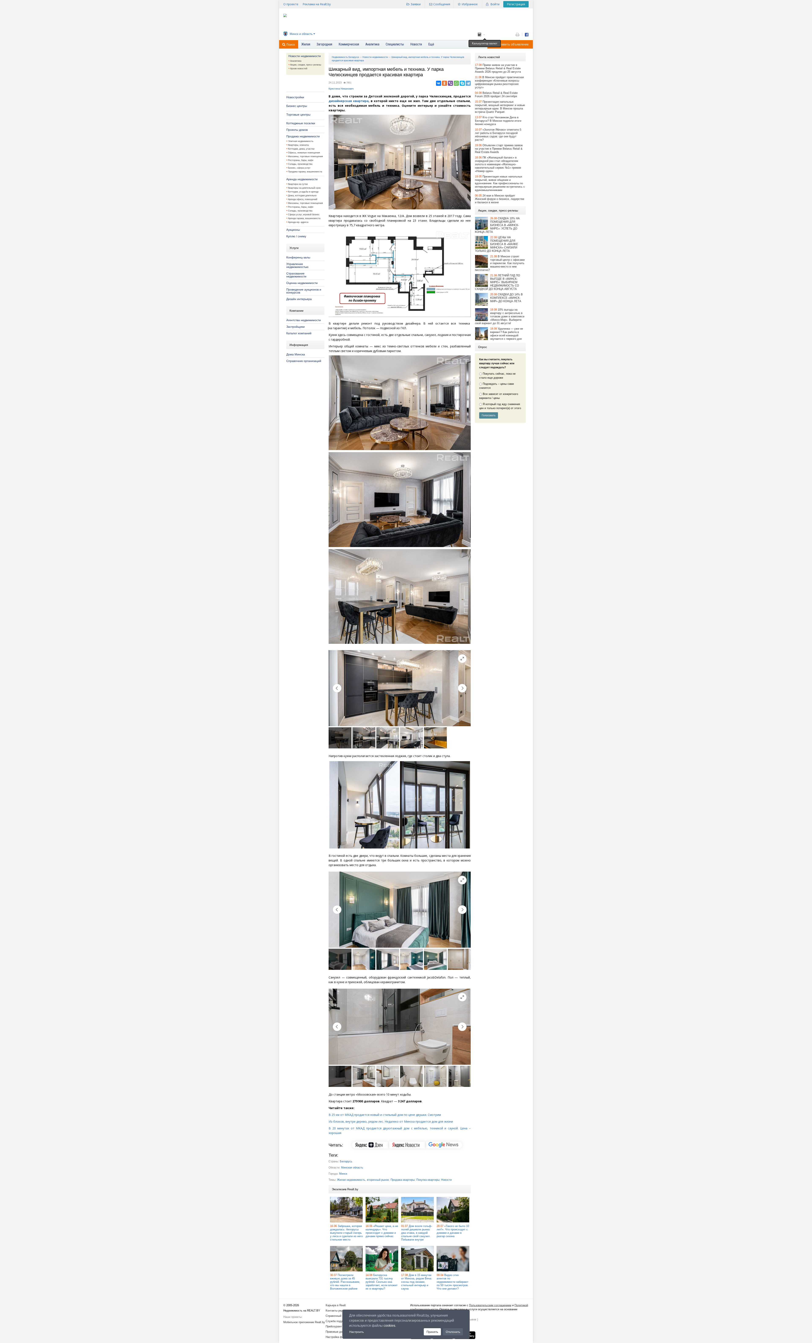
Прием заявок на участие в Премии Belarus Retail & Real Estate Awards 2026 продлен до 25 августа (498, 68)
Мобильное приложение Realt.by (304, 1322)
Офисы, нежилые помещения (304, 152)
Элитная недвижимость (300, 141)
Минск (343, 1173)
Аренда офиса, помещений (302, 199)
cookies (389, 1325)
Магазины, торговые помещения (305, 156)
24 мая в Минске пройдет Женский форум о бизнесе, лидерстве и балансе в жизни (499, 199)
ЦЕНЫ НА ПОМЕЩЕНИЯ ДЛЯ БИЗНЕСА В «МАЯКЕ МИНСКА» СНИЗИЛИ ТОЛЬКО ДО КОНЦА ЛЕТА (496, 244)
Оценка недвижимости (302, 282)
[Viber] (450, 83)
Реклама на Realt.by (317, 4)
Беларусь (346, 1161)
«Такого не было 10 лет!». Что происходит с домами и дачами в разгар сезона (453, 1231)
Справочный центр (337, 1315)
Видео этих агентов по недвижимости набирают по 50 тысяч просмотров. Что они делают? (453, 1281)
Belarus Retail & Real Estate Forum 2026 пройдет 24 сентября (496, 94)
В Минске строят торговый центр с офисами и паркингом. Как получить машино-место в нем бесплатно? (500, 263)
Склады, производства (300, 164)
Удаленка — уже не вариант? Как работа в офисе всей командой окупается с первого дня (506, 333)
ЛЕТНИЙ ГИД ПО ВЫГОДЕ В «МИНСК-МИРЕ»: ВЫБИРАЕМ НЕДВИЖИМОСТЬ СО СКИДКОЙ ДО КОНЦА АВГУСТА (497, 282)
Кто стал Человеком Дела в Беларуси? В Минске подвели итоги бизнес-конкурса (498, 121)
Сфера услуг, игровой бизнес (304, 214)
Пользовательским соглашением (490, 1305)
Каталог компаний (298, 333)
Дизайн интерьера (299, 299)
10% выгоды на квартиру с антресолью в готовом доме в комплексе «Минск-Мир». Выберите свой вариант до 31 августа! (499, 316)
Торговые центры (298, 114)
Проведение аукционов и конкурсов (303, 291)
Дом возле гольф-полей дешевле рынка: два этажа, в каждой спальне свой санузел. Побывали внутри (416, 1232)
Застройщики (295, 326)
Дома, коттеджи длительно (302, 195)
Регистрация (516, 4)
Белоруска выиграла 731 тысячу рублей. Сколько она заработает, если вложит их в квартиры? (382, 1281)
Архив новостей (298, 68)
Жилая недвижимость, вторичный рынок (363, 1179)
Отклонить (453, 1331)
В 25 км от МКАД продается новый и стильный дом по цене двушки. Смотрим (385, 1115)
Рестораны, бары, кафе (300, 160)
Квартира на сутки (298, 184)
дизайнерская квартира (349, 101)
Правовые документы (339, 1331)
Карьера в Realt (336, 1305)
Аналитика (295, 61)
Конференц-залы (298, 257)
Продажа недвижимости (303, 136)
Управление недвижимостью (297, 265)
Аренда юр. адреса (298, 222)
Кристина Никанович (341, 88)
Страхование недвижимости (296, 275)
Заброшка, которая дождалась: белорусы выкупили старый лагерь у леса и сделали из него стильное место (346, 1232)
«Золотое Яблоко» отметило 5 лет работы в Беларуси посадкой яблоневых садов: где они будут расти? (498, 134)
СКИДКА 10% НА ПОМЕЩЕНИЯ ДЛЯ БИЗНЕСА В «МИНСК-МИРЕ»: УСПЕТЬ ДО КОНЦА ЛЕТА (497, 225)
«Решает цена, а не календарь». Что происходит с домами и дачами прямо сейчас (382, 1231)
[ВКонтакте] (438, 83)
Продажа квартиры (403, 1179)
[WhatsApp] (456, 83)
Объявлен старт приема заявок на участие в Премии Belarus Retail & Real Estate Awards (499, 149)
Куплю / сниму (296, 236)
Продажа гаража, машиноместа (305, 171)
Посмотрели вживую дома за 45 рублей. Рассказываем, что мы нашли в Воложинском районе (345, 1281)
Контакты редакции (338, 1310)
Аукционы (293, 229)
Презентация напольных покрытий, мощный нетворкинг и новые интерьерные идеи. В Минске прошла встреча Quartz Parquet (500, 106)
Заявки (416, 4)
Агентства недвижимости (303, 320)
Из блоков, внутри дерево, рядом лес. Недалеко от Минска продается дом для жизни (391, 1121)
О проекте (290, 4)
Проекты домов (297, 129)
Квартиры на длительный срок (304, 188)
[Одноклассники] (444, 83)
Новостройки (295, 97)
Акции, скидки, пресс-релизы (305, 64)
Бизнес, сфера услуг (299, 168)
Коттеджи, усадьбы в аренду (303, 191)
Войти (494, 4)
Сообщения (441, 4)
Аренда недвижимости (302, 179)
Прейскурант (334, 1326)
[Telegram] (468, 83)
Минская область (352, 1167)
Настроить (356, 1331)
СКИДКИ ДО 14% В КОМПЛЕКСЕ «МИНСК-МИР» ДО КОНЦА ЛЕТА (506, 298)
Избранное (470, 4)
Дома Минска (295, 354)
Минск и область (301, 33)
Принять (432, 1331)
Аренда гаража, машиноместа (304, 218)
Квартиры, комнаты (298, 145)
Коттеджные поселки (300, 123)
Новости (446, 1179)
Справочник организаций (303, 360)
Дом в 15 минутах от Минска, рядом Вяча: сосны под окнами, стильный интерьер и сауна (416, 1281)
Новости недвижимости (304, 56)
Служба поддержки (338, 1321)
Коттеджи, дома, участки (301, 148)
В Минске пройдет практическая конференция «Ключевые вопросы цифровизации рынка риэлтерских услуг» (499, 82)
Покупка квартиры (427, 1179)
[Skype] (462, 83)
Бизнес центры (296, 106)
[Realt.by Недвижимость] (285, 16)
